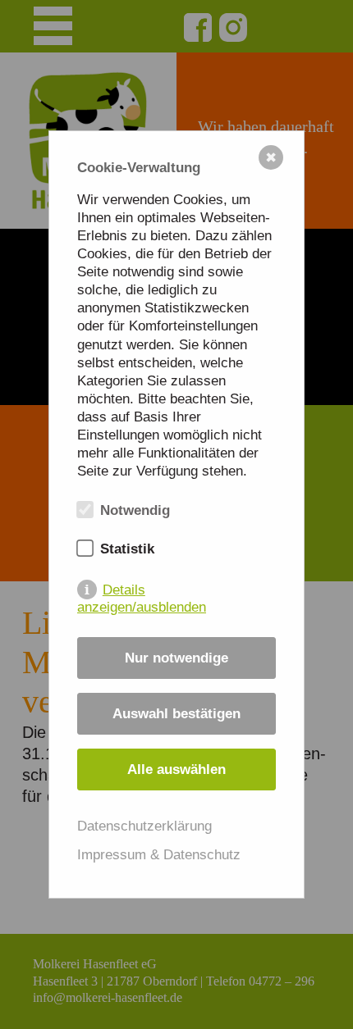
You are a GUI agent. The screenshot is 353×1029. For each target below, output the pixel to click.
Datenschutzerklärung (144, 826)
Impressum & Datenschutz (159, 855)
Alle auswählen (176, 769)
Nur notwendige (176, 658)
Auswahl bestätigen (176, 714)
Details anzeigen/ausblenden (141, 590)
